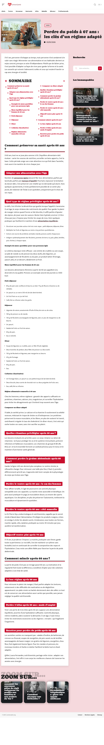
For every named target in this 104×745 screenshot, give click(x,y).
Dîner (13, 124)
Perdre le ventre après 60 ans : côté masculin (52, 109)
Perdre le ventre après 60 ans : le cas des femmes (52, 103)
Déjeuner (14, 120)
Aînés (48, 25)
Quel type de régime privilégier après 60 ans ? (21, 99)
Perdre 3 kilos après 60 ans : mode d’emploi (51, 129)
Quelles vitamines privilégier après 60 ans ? (51, 91)
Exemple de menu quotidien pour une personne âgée (22, 105)
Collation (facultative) (20, 128)
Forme (54, 687)
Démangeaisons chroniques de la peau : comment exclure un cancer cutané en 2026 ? (87, 118)
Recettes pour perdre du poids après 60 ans (52, 135)
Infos (30, 691)
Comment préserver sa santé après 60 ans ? (18, 87)
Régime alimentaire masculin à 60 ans (18, 133)
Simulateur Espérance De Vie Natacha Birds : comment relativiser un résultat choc (87, 99)
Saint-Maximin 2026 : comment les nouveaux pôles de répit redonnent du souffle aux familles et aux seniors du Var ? (11, 688)
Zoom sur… (19, 676)
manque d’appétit (29, 180)
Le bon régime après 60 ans (50, 124)
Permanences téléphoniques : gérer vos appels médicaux (57, 694)
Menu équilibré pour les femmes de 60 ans (20, 111)
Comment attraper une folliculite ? (34, 696)
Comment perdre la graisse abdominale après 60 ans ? (50, 97)
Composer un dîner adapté (52, 86)
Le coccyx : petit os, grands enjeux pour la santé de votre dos (86, 139)
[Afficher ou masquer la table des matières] (48, 81)
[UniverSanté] (14, 4)
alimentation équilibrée (48, 221)
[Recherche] (94, 4)
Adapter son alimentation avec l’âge (21, 93)
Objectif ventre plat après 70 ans (51, 115)
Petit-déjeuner (16, 116)
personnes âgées (21, 178)
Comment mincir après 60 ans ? (50, 120)
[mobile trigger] (3, 4)
